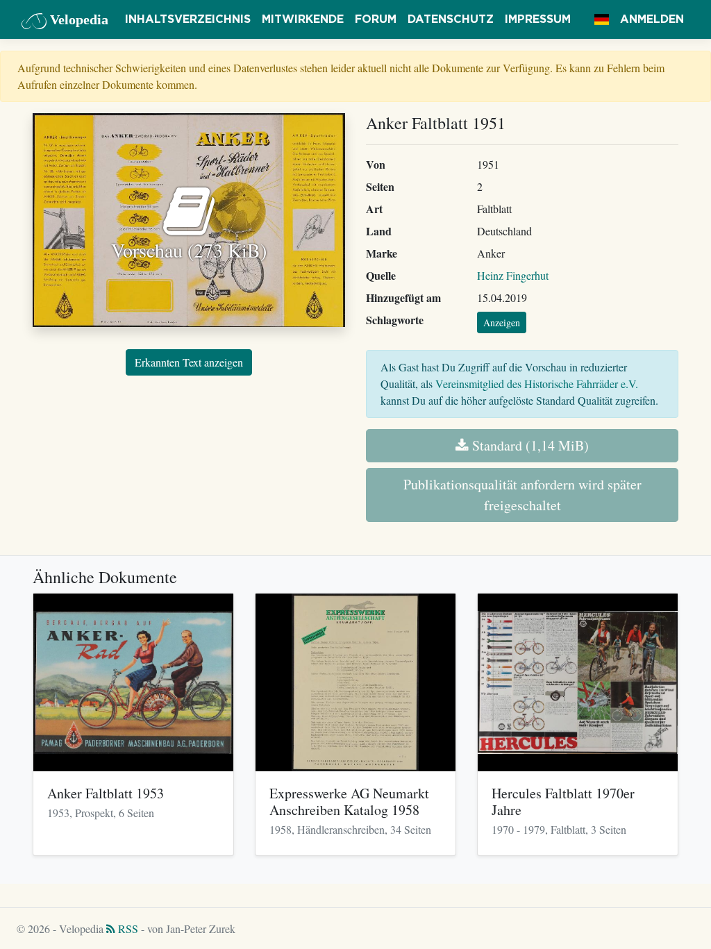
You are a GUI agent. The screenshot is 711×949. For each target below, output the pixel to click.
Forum (375, 19)
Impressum (538, 19)
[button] (601, 19)
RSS (126, 928)
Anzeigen (501, 322)
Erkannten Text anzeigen (189, 362)
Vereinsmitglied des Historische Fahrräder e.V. (536, 383)
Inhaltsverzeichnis (188, 19)
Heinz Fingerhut (513, 275)
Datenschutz (451, 19)
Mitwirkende (303, 19)
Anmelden (652, 19)
